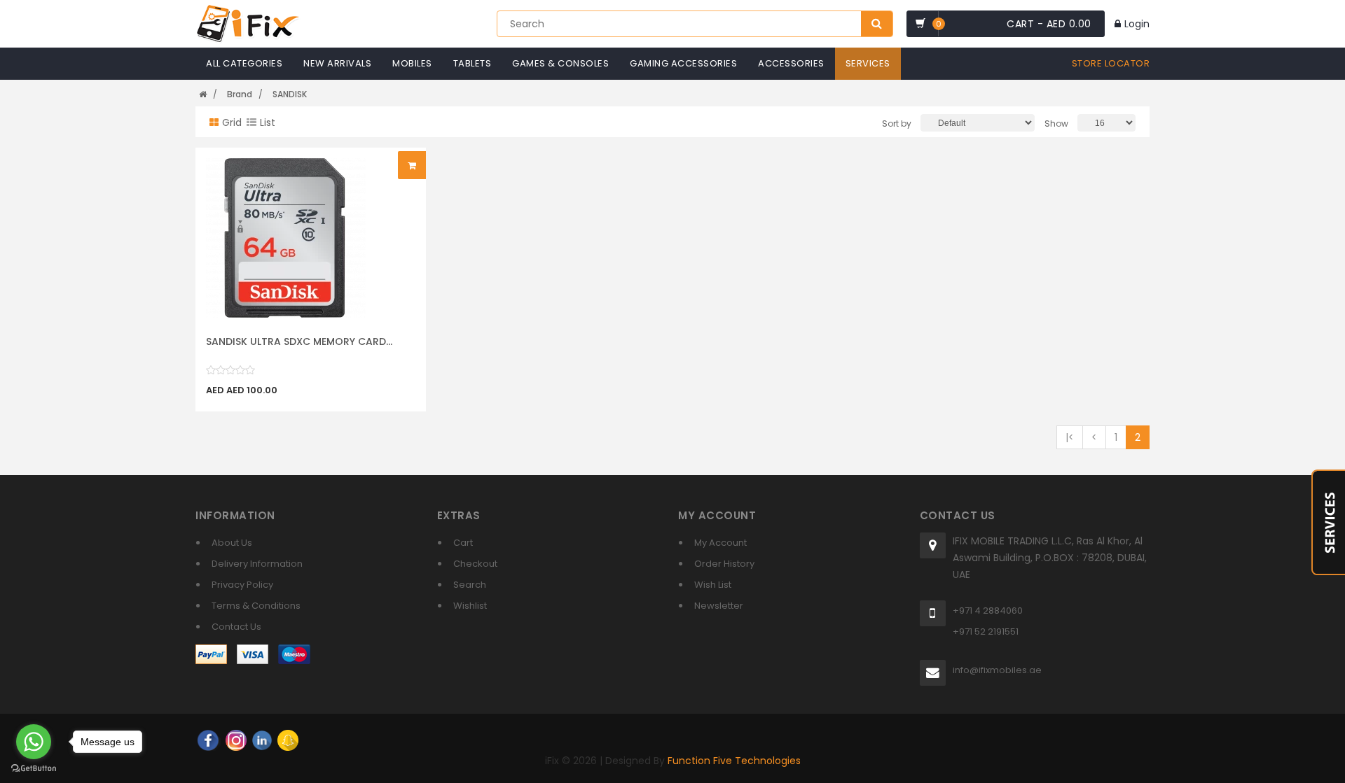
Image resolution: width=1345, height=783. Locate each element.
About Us (232, 542)
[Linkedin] (262, 740)
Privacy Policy (242, 584)
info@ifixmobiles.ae (997, 670)
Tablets (472, 63)
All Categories (244, 63)
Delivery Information (257, 563)
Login (1137, 24)
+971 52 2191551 (986, 631)
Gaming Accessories (683, 63)
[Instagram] (236, 740)
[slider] (230, 370)
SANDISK (290, 94)
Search (469, 584)
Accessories (791, 63)
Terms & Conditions (256, 605)
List (267, 122)
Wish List (712, 584)
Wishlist (470, 605)
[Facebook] (208, 740)
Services (868, 63)
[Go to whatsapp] (33, 741)
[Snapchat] (287, 740)
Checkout (475, 563)
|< (1069, 437)
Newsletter (718, 605)
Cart (463, 542)
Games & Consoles (560, 63)
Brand (239, 94)
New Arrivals (337, 63)
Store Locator (1111, 63)
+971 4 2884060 (988, 610)
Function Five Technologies (734, 761)
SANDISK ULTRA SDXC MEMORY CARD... (299, 341)
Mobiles (412, 63)
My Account (720, 542)
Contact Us (236, 626)
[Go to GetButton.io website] (33, 768)
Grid (232, 122)
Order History (724, 563)
